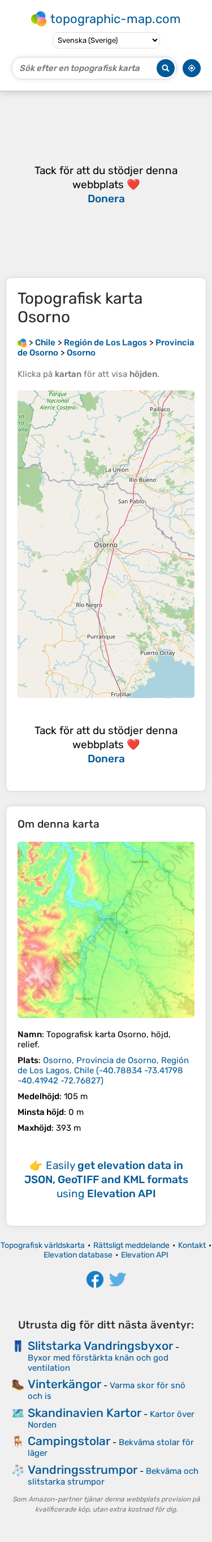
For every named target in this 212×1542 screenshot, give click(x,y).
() (103, 1070)
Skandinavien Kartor (84, 1413)
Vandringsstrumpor (82, 1470)
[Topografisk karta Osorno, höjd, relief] (106, 930)
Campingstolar (69, 1441)
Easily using (106, 1179)
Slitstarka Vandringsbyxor (100, 1346)
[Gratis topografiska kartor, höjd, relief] (22, 342)
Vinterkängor (64, 1384)
